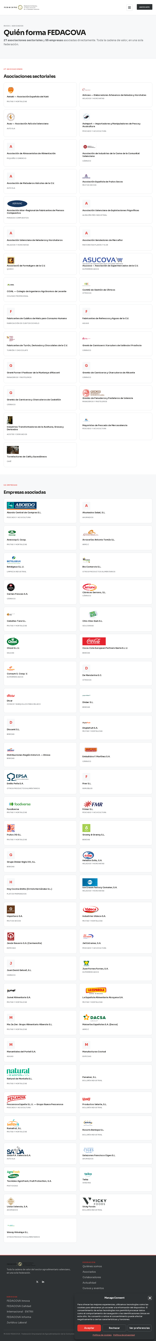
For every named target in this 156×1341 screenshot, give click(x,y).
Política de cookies (102, 1335)
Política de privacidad (124, 1335)
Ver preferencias (139, 1328)
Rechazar (114, 1328)
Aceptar (89, 1328)
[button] (149, 1298)
